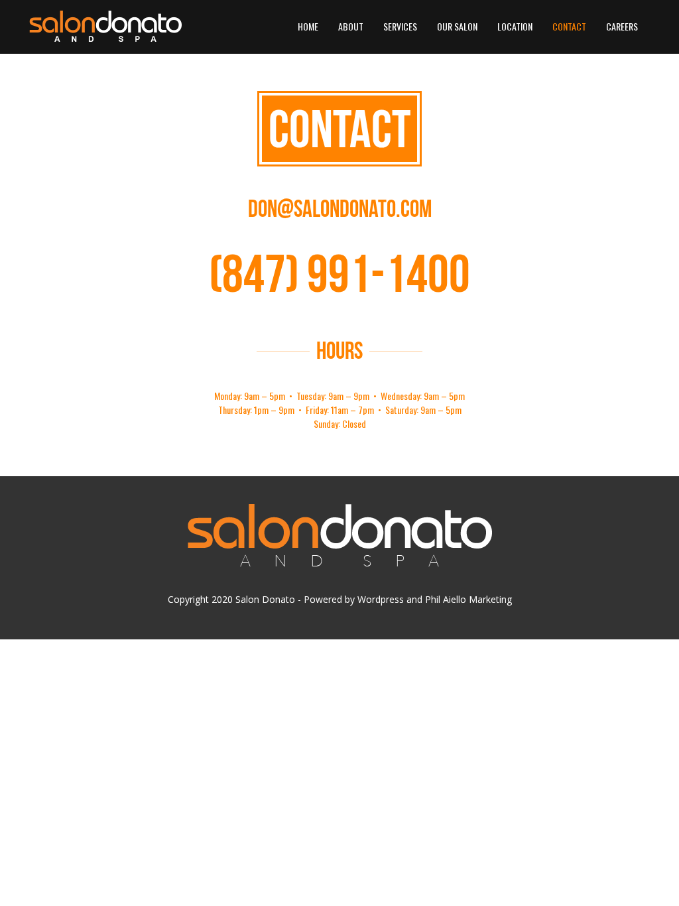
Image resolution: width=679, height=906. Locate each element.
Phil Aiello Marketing (468, 599)
